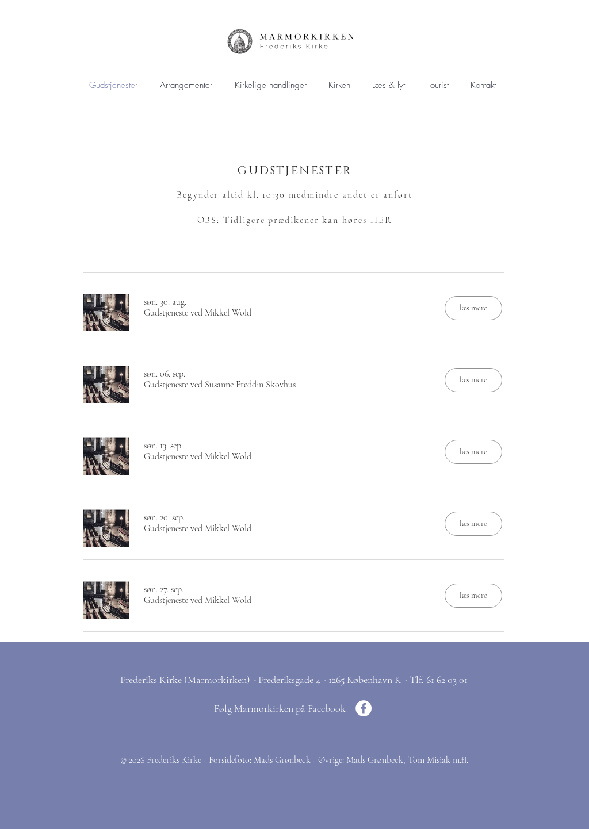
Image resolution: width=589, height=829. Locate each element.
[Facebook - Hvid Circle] (363, 708)
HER (381, 220)
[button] (270, 85)
